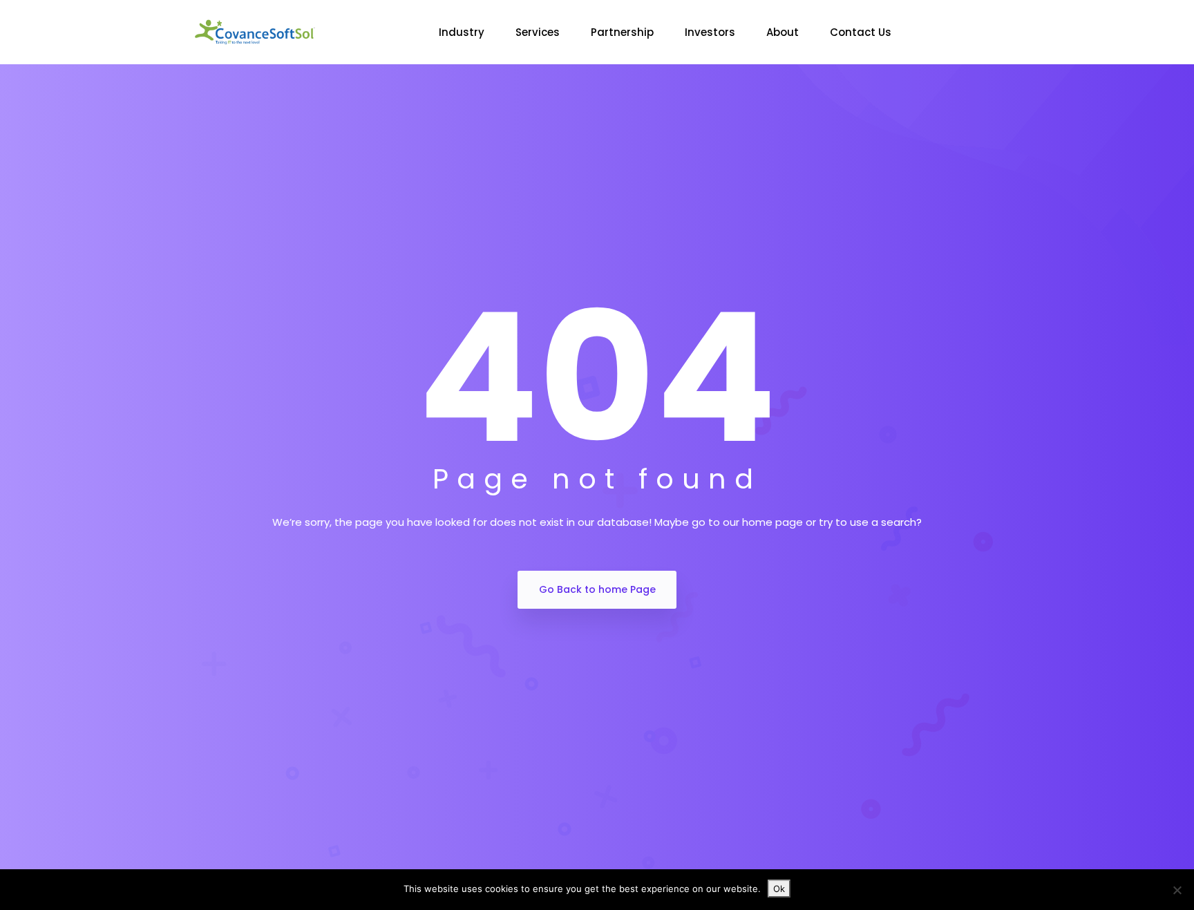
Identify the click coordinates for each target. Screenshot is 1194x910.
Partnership (622, 32)
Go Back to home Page (597, 589)
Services (537, 32)
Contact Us (860, 32)
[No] (1177, 890)
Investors (710, 32)
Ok (779, 888)
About (782, 32)
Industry (461, 32)
